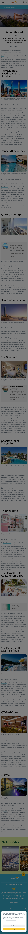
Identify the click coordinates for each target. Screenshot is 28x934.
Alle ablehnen (14, 925)
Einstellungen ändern (14, 922)
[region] (14, 921)
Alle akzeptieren (14, 929)
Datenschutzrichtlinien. (11, 920)
